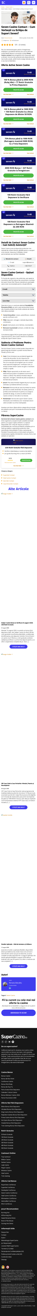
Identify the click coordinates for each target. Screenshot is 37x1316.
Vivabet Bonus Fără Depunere (11, 1123)
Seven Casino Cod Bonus (9, 1193)
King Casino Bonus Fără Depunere (12, 1112)
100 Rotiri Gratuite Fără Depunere (18, 448)
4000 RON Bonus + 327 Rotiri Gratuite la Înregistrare (18, 169)
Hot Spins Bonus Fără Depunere (11, 1120)
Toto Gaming (5, 1176)
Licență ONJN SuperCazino (10, 1246)
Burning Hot (5, 1212)
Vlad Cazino (5, 1173)
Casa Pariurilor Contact (10, 484)
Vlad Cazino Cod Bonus (8, 1196)
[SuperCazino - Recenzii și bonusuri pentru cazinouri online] (3, 2)
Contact (3, 1235)
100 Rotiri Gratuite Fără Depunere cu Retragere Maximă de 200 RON (18, 224)
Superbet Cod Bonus (8, 1187)
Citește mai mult (18, 647)
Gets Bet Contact (8, 481)
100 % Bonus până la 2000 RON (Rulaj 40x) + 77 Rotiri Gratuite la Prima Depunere (18, 82)
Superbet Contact (9, 475)
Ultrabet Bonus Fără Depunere (11, 1109)
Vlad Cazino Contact (9, 478)
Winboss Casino (6, 1170)
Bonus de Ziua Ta (7, 1087)
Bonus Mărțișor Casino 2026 (10, 1095)
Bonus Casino (5, 1076)
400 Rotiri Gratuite (7, 1145)
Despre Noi (5, 1232)
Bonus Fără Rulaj (6, 1084)
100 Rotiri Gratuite (7, 1137)
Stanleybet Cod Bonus (8, 1190)
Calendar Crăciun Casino (9, 1092)
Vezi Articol (30, 94)
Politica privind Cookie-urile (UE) (11, 1254)
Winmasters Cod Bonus (8, 1198)
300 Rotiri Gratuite (7, 1143)
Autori (3, 1238)
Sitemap (4, 1260)
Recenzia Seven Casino (29, 74)
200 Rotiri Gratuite (7, 1140)
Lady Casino (5, 1165)
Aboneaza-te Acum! (18, 1013)
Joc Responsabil (6, 1243)
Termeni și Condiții (7, 1249)
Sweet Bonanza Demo (8, 1218)
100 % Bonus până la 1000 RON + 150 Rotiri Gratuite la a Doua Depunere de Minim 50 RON (18, 112)
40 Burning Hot (6, 1215)
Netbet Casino (6, 1162)
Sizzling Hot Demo (7, 1223)
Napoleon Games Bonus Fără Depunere (14, 1115)
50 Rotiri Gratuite (6, 1134)
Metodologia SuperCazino (9, 1240)
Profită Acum (26, 460)
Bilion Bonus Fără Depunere (10, 1106)
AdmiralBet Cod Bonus (8, 1201)
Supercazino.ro (5, 1270)
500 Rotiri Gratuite (7, 1148)
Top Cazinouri (5, 1157)
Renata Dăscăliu (8, 38)
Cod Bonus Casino (7, 1081)
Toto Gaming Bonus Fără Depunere (12, 1126)
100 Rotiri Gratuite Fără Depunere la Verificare (18, 196)
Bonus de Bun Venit (7, 1079)
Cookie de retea (6, 1257)
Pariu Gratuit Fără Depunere (10, 1090)
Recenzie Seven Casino (10, 462)
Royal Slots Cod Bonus (8, 1185)
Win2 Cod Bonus (6, 1204)
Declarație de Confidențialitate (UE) (12, 1251)
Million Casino (5, 1159)
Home (2, 7)
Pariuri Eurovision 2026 (8, 1098)
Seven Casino (9, 7)
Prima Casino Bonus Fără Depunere (12, 1117)
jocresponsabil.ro (21, 1302)
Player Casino (5, 1168)
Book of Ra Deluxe (7, 1221)
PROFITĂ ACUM (18, 90)
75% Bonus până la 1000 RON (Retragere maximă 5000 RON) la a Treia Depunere (18, 141)
